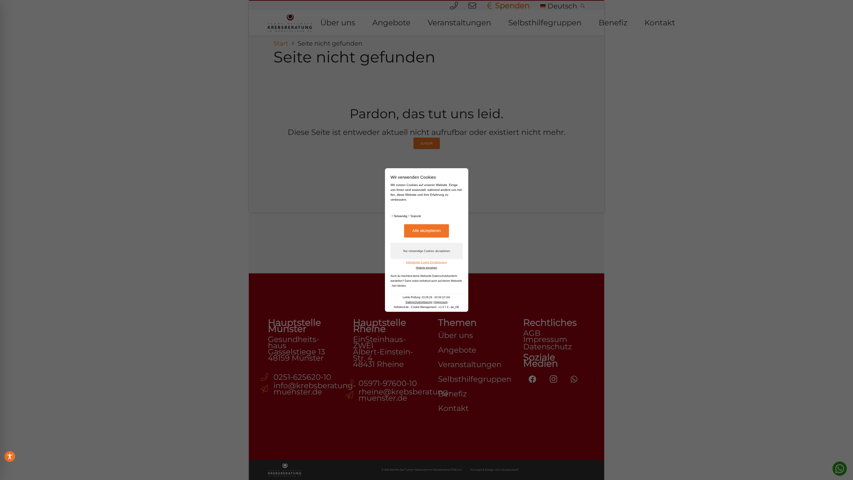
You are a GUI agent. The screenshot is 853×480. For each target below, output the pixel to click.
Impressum (441, 302)
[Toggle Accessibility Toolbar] (10, 456)
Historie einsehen (426, 267)
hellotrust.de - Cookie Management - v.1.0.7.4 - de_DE (426, 307)
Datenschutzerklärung (419, 302)
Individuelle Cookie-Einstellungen (426, 262)
